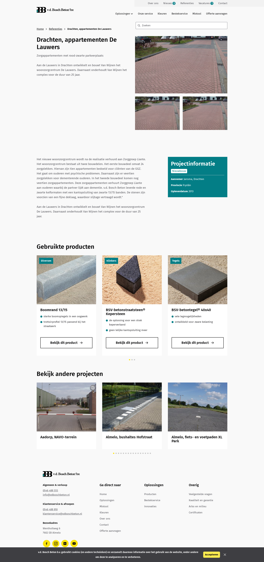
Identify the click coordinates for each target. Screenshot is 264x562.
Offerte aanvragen (216, 13)
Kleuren (162, 13)
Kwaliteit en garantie (201, 500)
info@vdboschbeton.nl (56, 494)
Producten (150, 494)
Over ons (105, 518)
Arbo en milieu (197, 506)
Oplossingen (107, 500)
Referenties (55, 29)
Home (40, 29)
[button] (225, 554)
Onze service (145, 13)
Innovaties (150, 506)
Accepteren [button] (211, 554)
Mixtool (197, 13)
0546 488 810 (50, 509)
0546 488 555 (50, 490)
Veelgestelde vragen (200, 494)
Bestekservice (180, 13)
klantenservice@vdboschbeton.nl (62, 513)
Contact (104, 524)
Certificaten (195, 512)
